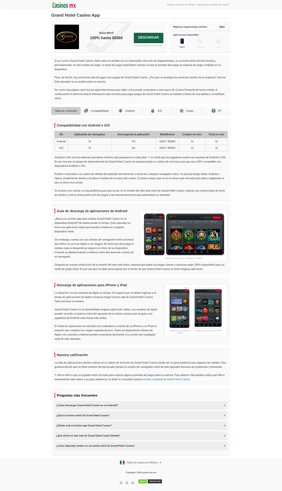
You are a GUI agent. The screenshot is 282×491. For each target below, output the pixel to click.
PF (219, 110)
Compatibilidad (100, 110)
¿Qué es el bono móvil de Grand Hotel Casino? (83, 415)
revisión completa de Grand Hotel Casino (166, 379)
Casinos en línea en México (181, 4)
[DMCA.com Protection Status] (149, 483)
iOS (160, 110)
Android (129, 110)
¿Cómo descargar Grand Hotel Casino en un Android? (87, 405)
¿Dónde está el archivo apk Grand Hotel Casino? (84, 425)
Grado (189, 110)
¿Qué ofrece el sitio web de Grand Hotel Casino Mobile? (88, 435)
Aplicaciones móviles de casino (213, 4)
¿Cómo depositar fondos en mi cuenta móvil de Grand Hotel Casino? (95, 445)
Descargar (148, 37)
